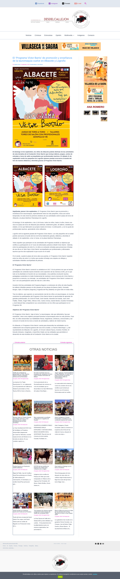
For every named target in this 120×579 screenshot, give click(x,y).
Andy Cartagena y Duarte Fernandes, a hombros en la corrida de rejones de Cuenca (63, 419)
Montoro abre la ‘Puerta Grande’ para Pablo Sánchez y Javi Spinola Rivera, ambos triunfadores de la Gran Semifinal (22, 420)
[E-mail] (103, 543)
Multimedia (68, 35)
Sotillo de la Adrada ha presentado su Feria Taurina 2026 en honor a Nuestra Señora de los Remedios (21, 374)
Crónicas (38, 35)
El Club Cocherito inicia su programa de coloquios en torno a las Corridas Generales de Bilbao (43, 374)
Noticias (28, 35)
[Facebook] (95, 543)
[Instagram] (100, 543)
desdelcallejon (33, 64)
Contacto (91, 35)
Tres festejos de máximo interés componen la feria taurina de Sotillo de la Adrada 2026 (43, 512)
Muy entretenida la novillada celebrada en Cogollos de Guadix (42, 419)
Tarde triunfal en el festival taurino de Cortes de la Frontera (22, 511)
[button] (85, 3)
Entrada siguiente (67, 342)
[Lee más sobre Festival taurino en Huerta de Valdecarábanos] (22, 456)
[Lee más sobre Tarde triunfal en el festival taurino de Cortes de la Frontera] (22, 500)
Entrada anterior (19, 342)
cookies (95, 574)
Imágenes (81, 35)
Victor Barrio (40, 64)
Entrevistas (48, 35)
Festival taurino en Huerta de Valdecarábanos (21, 467)
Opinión (58, 35)
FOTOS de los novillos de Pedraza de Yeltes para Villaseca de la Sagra (41, 468)
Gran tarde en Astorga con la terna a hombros (63, 467)
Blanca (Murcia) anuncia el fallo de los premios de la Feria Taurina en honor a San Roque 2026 (64, 512)
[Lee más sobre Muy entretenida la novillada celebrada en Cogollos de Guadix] (43, 407)
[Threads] (98, 543)
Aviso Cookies (57, 543)
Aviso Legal (63, 543)
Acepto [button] (60, 576)
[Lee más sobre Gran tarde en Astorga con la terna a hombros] (64, 456)
